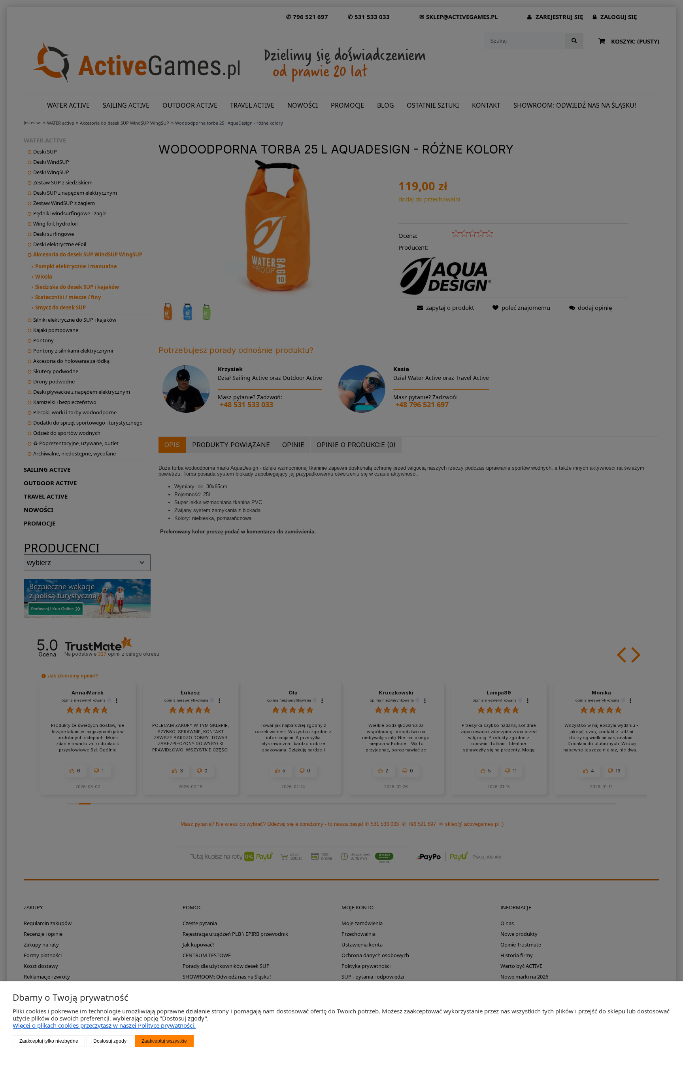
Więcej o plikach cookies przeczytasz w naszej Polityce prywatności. (104, 1025)
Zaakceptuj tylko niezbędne (48, 1041)
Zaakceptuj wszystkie (164, 1041)
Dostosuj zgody (109, 1041)
